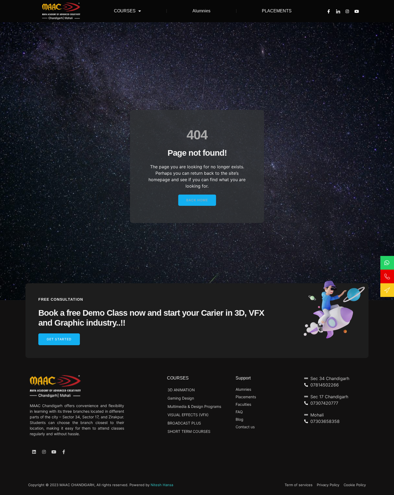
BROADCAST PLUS (184, 423)
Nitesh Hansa (162, 485)
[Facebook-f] (64, 452)
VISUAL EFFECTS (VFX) (188, 414)
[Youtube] (54, 452)
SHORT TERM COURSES (189, 431)
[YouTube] (356, 11)
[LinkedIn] (338, 11)
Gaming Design (181, 398)
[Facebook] (329, 11)
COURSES (125, 11)
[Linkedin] (34, 452)
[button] (197, 200)
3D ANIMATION (181, 390)
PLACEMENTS (277, 11)
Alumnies (201, 11)
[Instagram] (347, 11)
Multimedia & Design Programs (194, 406)
